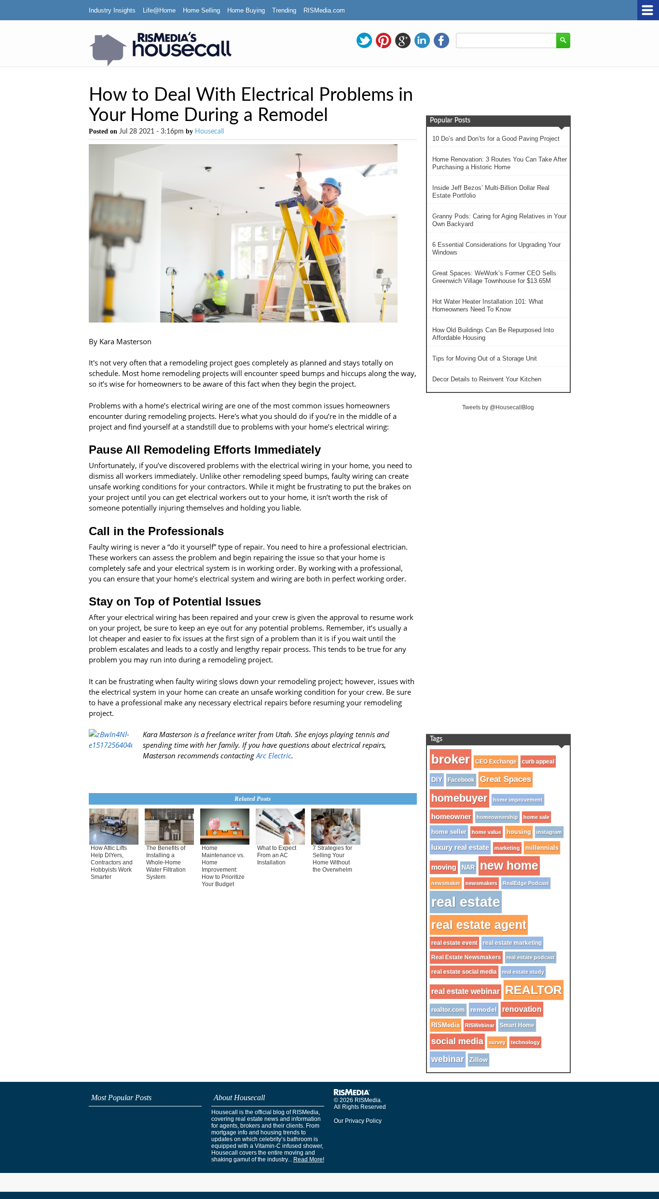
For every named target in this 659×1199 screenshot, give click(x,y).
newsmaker (445, 883)
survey (497, 1042)
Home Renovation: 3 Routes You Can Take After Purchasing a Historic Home (499, 163)
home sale (536, 817)
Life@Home (159, 10)
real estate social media (464, 972)
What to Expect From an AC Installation (276, 855)
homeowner (451, 816)
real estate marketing (512, 943)
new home (509, 865)
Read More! (308, 1159)
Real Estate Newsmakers (466, 957)
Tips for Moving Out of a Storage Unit (484, 358)
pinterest (383, 40)
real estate (465, 902)
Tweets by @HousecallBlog (498, 407)
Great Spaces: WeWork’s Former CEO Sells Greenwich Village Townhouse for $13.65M (494, 276)
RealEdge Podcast (526, 883)
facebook (441, 40)
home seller (449, 831)
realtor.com (448, 1010)
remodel (483, 1009)
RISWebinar (479, 1025)
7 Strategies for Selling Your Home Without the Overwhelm (332, 859)
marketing (507, 848)
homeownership (497, 817)
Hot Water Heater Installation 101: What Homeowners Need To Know (487, 305)
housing (519, 832)
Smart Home (517, 1025)
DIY (436, 779)
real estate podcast (531, 957)
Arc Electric (273, 755)
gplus (403, 40)
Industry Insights (112, 10)
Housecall (209, 131)
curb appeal (538, 761)
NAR (468, 867)
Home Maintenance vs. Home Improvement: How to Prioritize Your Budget (223, 866)
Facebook (461, 780)
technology (525, 1042)
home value (486, 832)
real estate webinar (465, 991)
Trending (284, 10)
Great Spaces (505, 779)
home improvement (518, 800)
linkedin (422, 40)
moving (443, 867)
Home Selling (201, 10)
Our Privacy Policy (358, 1121)
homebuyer (459, 798)
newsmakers (481, 883)
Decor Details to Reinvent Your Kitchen (486, 379)
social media (457, 1041)
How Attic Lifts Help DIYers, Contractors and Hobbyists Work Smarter (112, 862)
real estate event (454, 943)
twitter (364, 40)
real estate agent (478, 924)
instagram (549, 832)
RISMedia (445, 1025)
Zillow (478, 1060)
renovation (522, 1009)
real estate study (523, 972)
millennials (542, 847)
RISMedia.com (324, 10)
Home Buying (246, 10)
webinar (447, 1059)
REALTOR (533, 990)
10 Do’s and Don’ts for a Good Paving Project (496, 138)
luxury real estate (460, 847)
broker (450, 759)
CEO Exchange (496, 761)
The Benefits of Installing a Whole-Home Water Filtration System (166, 862)
